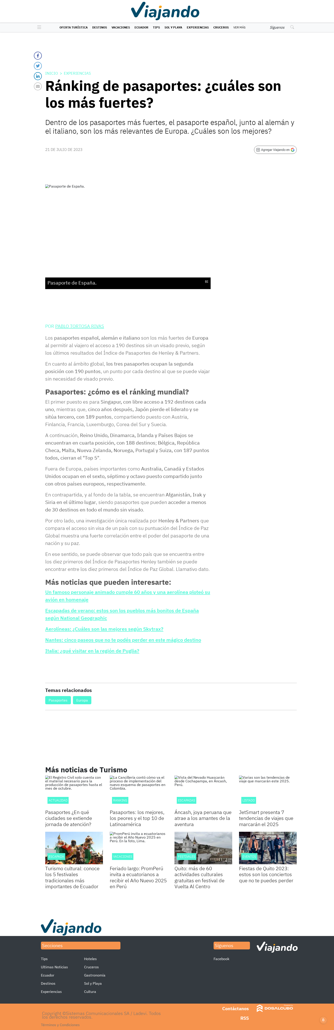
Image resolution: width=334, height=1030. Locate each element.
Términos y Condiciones (60, 1024)
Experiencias (198, 27)
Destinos (99, 27)
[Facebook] (38, 56)
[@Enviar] (38, 86)
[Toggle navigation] (38, 27)
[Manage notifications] (323, 1020)
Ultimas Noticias (54, 967)
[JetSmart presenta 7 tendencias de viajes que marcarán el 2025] (268, 792)
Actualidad (58, 800)
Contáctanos (235, 1008)
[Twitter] (38, 66)
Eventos (249, 857)
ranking (120, 800)
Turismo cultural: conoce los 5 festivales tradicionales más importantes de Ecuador (72, 877)
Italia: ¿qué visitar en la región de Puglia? (92, 650)
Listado (248, 800)
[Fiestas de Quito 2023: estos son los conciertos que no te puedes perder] (268, 848)
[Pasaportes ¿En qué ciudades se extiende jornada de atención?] (74, 792)
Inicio (51, 73)
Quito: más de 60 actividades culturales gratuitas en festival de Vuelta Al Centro (199, 877)
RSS (244, 1018)
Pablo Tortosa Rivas (79, 326)
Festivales (186, 857)
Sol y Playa (173, 27)
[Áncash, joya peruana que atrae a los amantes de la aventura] (203, 792)
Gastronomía (94, 975)
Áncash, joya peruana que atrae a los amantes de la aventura (203, 818)
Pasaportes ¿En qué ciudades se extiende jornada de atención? (68, 818)
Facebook (221, 958)
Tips (156, 27)
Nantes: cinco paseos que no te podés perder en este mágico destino (123, 639)
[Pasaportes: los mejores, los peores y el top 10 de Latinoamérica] (138, 792)
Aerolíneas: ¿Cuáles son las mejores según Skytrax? (104, 629)
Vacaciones (121, 27)
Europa (82, 700)
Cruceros (221, 27)
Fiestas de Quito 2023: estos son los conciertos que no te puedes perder (266, 874)
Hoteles (90, 958)
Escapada (56, 857)
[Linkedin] (38, 76)
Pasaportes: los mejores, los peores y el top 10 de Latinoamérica (137, 818)
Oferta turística (74, 27)
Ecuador (141, 27)
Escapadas (186, 800)
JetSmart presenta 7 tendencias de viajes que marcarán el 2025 (266, 818)
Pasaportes (58, 700)
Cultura (90, 991)
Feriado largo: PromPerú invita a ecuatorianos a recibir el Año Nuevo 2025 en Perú (138, 877)
